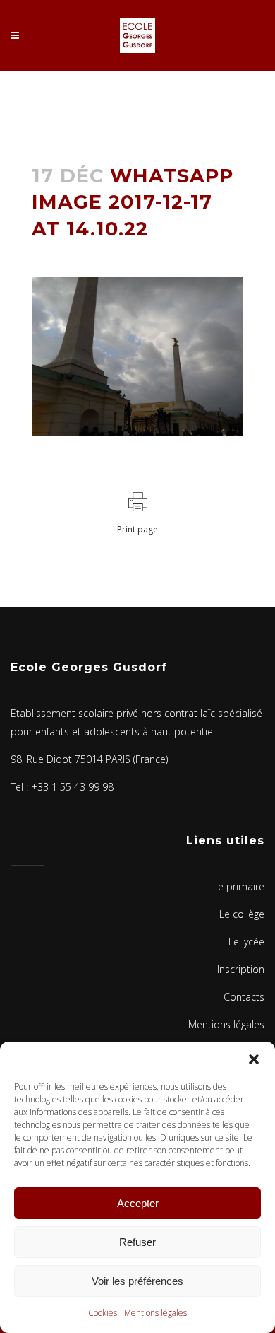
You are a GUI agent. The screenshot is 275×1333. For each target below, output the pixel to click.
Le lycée (246, 941)
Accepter (138, 1203)
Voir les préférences (137, 1281)
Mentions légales (155, 1313)
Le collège (241, 914)
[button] (254, 1059)
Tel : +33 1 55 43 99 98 (62, 786)
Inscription (240, 969)
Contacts (244, 996)
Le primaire (238, 886)
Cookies (102, 1313)
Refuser (137, 1242)
